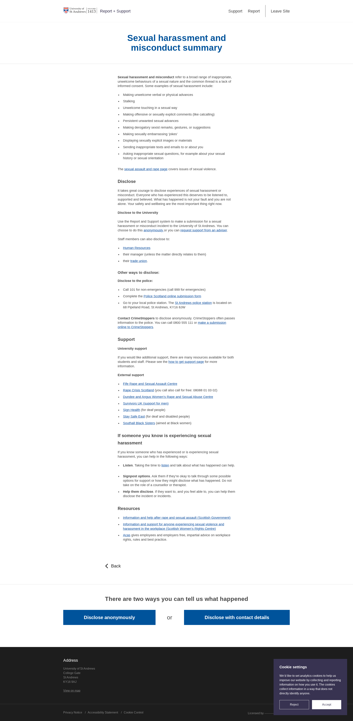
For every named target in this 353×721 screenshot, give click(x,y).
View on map (71, 690)
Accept (326, 704)
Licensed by (256, 713)
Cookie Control (133, 712)
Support (235, 11)
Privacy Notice (72, 712)
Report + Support (115, 11)
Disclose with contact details (237, 617)
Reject (294, 704)
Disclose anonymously (109, 617)
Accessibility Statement (103, 712)
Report (254, 11)
